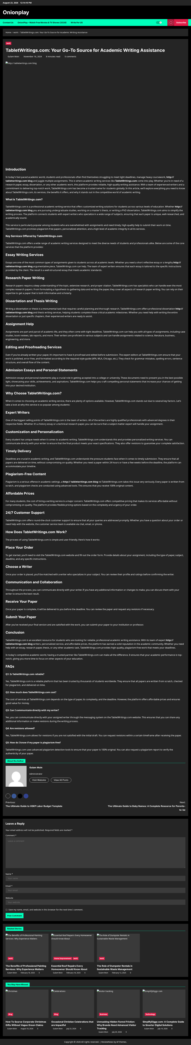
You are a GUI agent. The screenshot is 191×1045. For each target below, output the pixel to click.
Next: (146, 806)
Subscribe (181, 22)
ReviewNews (107, 1042)
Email (9, 886)
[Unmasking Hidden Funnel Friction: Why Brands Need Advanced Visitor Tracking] (118, 1004)
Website (9, 898)
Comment (11, 835)
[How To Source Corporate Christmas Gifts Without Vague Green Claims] (27, 1004)
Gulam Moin (13, 56)
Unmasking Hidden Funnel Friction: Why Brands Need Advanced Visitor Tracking (116, 1025)
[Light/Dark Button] (159, 22)
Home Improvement (62, 958)
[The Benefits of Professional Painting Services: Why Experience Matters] (27, 948)
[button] (8, 796)
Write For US (77, 22)
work (8, 43)
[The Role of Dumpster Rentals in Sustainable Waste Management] (118, 948)
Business (103, 1014)
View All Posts (61, 780)
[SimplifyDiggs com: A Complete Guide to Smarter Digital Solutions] (164, 1004)
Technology (150, 1014)
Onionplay (16, 12)
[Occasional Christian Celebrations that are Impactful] (72, 1004)
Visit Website (39, 780)
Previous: (34, 804)
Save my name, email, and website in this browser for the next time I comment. (46, 909)
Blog (10, 1014)
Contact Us (8, 22)
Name (9, 874)
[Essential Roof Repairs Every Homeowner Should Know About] (72, 948)
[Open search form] (164, 22)
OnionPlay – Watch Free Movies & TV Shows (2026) (42, 22)
